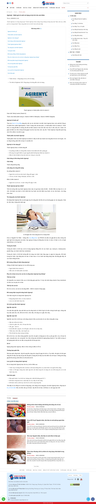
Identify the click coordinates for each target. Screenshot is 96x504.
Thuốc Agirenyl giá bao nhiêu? (14, 44)
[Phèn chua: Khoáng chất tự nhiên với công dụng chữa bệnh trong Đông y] (16, 457)
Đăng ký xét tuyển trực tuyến (40, 7)
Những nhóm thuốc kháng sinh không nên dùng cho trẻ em (44, 404)
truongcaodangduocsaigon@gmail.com (19, 499)
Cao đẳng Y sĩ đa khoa (77, 23)
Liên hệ (70, 475)
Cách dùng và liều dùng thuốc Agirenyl (16, 41)
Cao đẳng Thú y (76, 46)
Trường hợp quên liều (13, 66)
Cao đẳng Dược (33, 238)
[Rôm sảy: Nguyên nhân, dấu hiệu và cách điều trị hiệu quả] (16, 441)
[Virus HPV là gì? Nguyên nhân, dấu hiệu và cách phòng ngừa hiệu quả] (16, 426)
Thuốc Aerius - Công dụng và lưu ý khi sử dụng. (22, 78)
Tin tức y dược (22, 11)
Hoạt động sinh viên (77, 55)
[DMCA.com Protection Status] (75, 484)
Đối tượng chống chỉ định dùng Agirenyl (17, 54)
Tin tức (63, 7)
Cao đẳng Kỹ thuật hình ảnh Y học (80, 32)
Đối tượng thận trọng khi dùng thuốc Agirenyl (18, 60)
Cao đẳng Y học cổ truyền (78, 26)
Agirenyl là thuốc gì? (12, 31)
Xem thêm (36, 466)
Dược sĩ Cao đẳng (17, 123)
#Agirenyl (15, 398)
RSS (80, 475)
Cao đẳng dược (75, 43)
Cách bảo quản (11, 73)
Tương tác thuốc (11, 50)
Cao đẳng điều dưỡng (77, 35)
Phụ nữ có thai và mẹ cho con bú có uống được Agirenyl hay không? (23, 57)
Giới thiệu (12, 7)
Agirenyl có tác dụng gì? (13, 38)
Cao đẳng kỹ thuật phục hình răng (80, 29)
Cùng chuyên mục (13, 401)
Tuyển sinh (18, 7)
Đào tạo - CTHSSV (27, 7)
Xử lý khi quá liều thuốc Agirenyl (15, 63)
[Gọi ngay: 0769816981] (4, 500)
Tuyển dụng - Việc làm (54, 7)
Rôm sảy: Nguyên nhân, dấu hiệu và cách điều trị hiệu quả (43, 436)
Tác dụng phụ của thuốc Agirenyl (15, 47)
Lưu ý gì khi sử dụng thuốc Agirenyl (16, 70)
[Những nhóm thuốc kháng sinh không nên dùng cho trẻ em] (16, 410)
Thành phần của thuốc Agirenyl (15, 34)
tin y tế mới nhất (11, 387)
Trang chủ (10, 11)
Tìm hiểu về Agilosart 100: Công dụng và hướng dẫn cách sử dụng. (27, 82)
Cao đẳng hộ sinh (76, 49)
